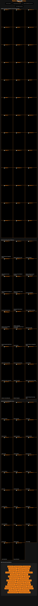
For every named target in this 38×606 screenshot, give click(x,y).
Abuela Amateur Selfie (18, 566)
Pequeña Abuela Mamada (12, 582)
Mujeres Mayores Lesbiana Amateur (23, 570)
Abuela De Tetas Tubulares (19, 572)
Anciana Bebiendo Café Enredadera (25, 592)
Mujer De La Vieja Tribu (11, 584)
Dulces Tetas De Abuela (26, 566)
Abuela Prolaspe (27, 576)
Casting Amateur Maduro (13, 570)
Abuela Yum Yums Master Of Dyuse (11, 586)
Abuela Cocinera (10, 566)
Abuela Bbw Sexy (19, 584)
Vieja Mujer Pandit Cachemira (14, 578)
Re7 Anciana (30, 586)
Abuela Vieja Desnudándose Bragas (28, 588)
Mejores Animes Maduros (14, 574)
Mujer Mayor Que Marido (26, 584)
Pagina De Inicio (8, 3)
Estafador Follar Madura (28, 572)
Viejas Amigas (27, 568)
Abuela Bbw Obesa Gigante (23, 574)
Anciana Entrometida (21, 582)
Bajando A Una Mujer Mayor (24, 578)
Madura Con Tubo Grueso (17, 588)
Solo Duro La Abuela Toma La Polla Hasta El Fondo (16, 576)
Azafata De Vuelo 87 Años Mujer (22, 586)
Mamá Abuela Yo (21, 568)
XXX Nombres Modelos (19, 6)
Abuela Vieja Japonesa (8, 588)
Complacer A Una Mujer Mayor (11, 580)
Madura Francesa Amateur (12, 568)
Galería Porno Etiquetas (17, 3)
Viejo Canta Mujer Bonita (13, 590)
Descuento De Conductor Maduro (13, 592)
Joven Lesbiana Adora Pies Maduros (23, 590)
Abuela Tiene (27, 582)
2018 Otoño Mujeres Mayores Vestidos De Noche (24, 580)
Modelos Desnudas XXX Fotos (28, 3)
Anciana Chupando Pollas (9, 572)
